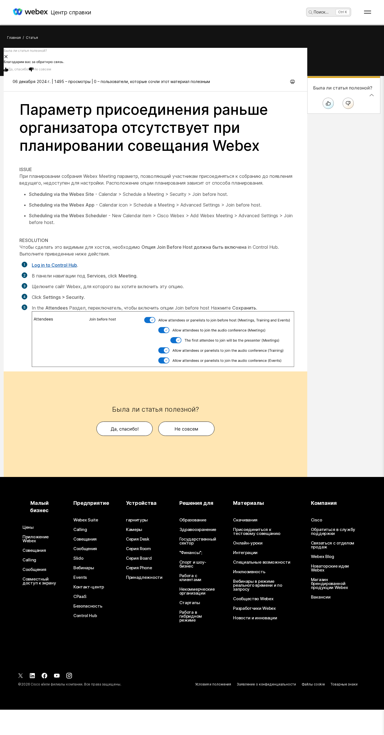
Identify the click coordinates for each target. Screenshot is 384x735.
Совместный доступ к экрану (39, 581)
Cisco (316, 520)
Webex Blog (322, 557)
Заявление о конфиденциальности (266, 684)
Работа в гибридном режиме (190, 616)
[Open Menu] (367, 12)
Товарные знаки (344, 684)
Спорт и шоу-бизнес (192, 564)
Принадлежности (144, 577)
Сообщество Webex (253, 599)
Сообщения (34, 570)
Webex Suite (85, 520)
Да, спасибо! (18, 69)
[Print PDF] (292, 82)
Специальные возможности (261, 562)
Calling (29, 560)
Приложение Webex (35, 539)
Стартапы (189, 603)
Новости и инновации (255, 618)
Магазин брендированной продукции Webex (329, 584)
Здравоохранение (197, 530)
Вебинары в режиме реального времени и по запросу (257, 585)
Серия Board (139, 558)
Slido (78, 558)
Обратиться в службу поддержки (333, 531)
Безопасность (87, 606)
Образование (192, 520)
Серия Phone (139, 568)
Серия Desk (137, 539)
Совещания (34, 550)
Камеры (134, 530)
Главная (14, 37)
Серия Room (138, 549)
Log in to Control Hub (54, 265)
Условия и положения (213, 684)
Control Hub (85, 616)
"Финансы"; (190, 553)
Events (80, 577)
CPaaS (80, 597)
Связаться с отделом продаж (332, 545)
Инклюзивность (249, 572)
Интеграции (245, 553)
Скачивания (245, 520)
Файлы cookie (313, 684)
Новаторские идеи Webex (330, 568)
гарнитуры (137, 520)
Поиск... (321, 12)
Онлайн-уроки (247, 543)
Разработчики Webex (254, 608)
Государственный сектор (197, 541)
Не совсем (42, 69)
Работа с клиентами (190, 578)
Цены (28, 527)
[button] (155, 56)
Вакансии (321, 597)
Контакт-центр (88, 587)
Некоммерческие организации (197, 591)
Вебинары (83, 568)
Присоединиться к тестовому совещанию (256, 531)
